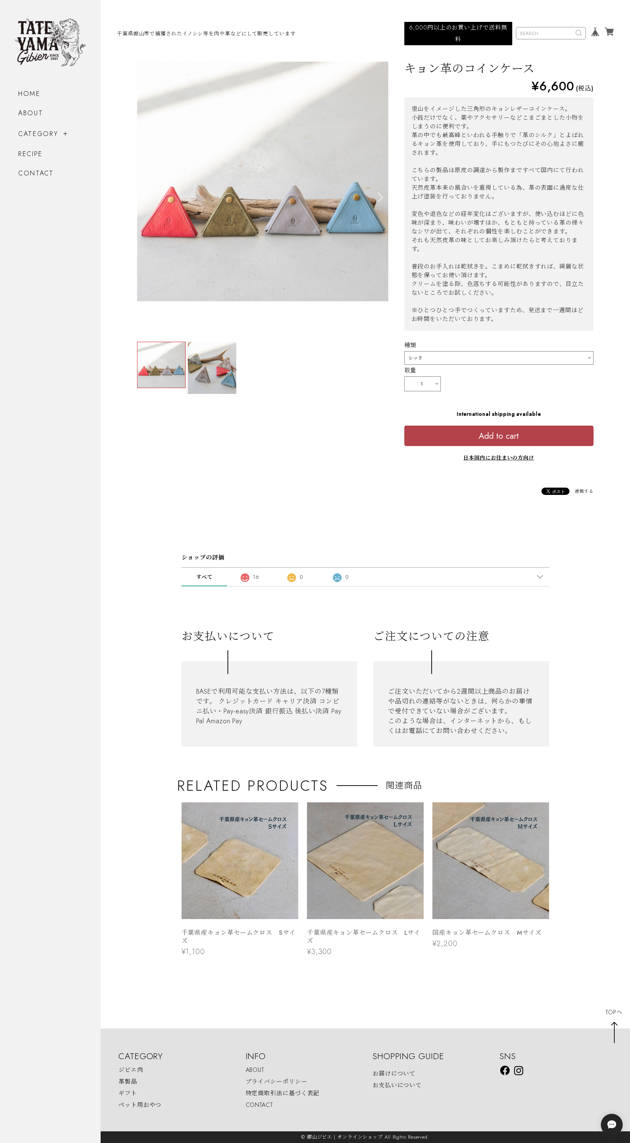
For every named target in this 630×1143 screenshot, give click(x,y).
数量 (410, 370)
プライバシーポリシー (276, 1081)
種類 (410, 345)
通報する (584, 491)
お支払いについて (397, 1085)
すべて (204, 577)
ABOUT (30, 113)
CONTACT (36, 173)
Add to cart (499, 436)
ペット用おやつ (140, 1105)
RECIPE (30, 154)
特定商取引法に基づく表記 (283, 1093)
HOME (29, 93)
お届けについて (394, 1073)
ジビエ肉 (130, 1070)
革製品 (127, 1081)
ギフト (127, 1093)
